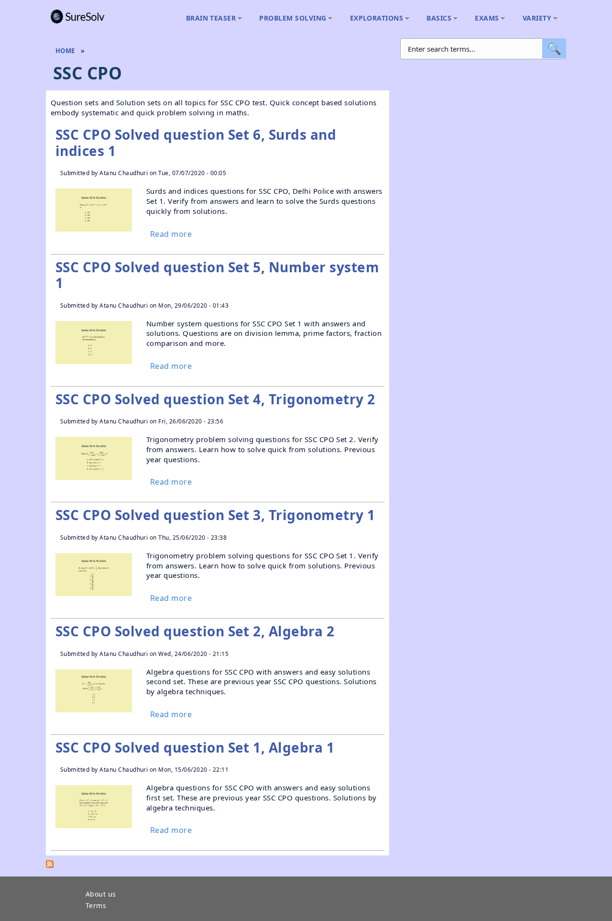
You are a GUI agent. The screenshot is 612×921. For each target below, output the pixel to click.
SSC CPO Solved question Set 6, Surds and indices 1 (195, 142)
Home (65, 50)
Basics (436, 18)
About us (101, 895)
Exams (484, 18)
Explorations (374, 18)
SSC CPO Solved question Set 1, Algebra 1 (194, 747)
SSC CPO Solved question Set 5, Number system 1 (217, 275)
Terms (96, 906)
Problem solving (290, 18)
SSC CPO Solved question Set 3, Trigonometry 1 (215, 515)
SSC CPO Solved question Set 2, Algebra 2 (194, 631)
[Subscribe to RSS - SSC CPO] (50, 866)
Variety (534, 18)
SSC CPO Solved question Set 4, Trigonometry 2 (215, 399)
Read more (171, 234)
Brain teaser (208, 18)
